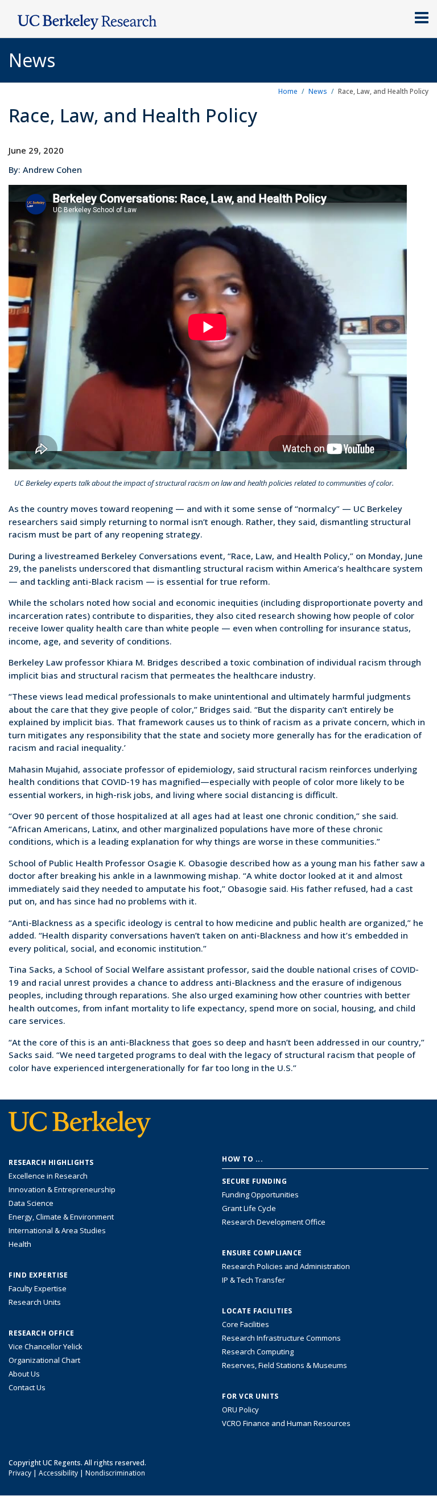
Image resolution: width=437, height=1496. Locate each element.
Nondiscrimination (115, 1473)
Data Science (31, 1203)
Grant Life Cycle (249, 1208)
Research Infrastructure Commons (281, 1338)
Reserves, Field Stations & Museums (284, 1365)
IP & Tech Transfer (253, 1280)
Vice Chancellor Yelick (46, 1346)
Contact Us (27, 1387)
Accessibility (58, 1473)
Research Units (35, 1302)
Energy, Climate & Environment (61, 1217)
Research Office (42, 1333)
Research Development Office (273, 1222)
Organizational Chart (44, 1360)
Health (20, 1244)
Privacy (20, 1473)
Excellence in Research (48, 1176)
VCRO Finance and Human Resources (286, 1423)
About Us (24, 1374)
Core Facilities (245, 1324)
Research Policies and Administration (286, 1266)
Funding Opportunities (260, 1194)
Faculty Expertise (38, 1288)
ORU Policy (240, 1409)
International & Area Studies (57, 1230)
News (317, 91)
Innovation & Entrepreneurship (62, 1189)
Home (288, 91)
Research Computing (258, 1351)
